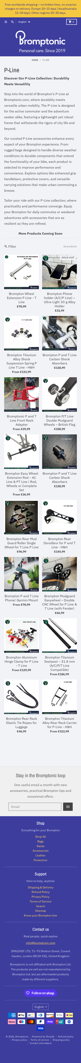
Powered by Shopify (43, 1036)
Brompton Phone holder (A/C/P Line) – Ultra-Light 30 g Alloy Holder (59, 300)
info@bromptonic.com (40, 943)
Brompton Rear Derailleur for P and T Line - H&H (59, 543)
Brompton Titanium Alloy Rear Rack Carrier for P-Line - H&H (59, 723)
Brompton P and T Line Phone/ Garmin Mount (22, 598)
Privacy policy (19, 1039)
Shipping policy (61, 1039)
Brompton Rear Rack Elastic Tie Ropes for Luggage (21, 723)
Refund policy (66, 1036)
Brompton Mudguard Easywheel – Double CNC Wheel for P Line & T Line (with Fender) (59, 602)
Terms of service (40, 1039)
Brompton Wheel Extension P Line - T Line (21, 298)
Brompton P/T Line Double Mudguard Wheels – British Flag (59, 420)
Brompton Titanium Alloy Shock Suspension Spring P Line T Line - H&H (21, 361)
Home (35, 60)
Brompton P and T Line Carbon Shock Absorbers (60, 359)
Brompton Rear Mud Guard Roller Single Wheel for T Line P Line (22, 543)
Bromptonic (21, 1036)
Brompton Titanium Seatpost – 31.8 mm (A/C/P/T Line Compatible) (59, 663)
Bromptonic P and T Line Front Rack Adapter (21, 420)
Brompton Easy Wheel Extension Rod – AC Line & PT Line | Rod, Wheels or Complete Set (21, 481)
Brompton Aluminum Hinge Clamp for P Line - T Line (21, 661)
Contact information (41, 1043)
